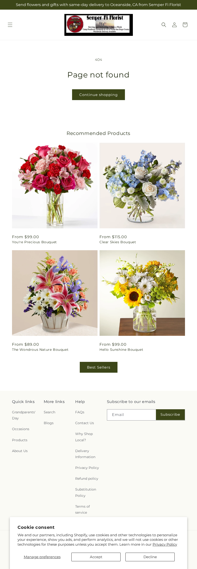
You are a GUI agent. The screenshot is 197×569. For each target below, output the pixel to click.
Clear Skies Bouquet (117, 242)
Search (49, 412)
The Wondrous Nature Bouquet (40, 349)
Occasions (20, 429)
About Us (20, 451)
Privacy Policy (165, 544)
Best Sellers (98, 367)
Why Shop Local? (84, 437)
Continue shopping (98, 94)
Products (19, 440)
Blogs (49, 423)
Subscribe (170, 414)
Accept (96, 557)
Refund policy (86, 478)
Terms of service (82, 509)
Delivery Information (85, 454)
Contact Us (84, 423)
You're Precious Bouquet (34, 242)
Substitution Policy (85, 492)
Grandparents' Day (24, 415)
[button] (10, 24)
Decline (150, 557)
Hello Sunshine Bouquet (121, 349)
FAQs (79, 412)
